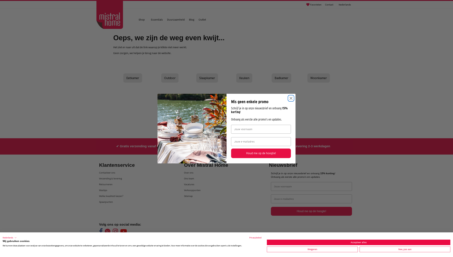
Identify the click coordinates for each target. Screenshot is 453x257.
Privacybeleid (255, 237)
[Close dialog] (291, 98)
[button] (10, 238)
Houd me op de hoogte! (261, 153)
